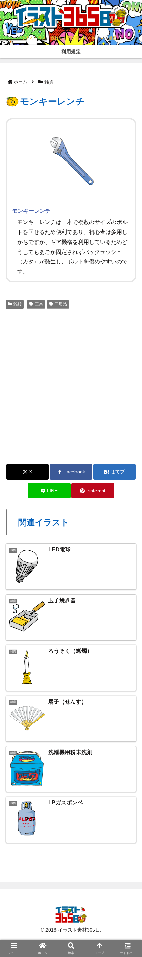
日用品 (60, 304)
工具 (39, 304)
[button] (126, 859)
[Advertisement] (71, 386)
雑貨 (17, 304)
